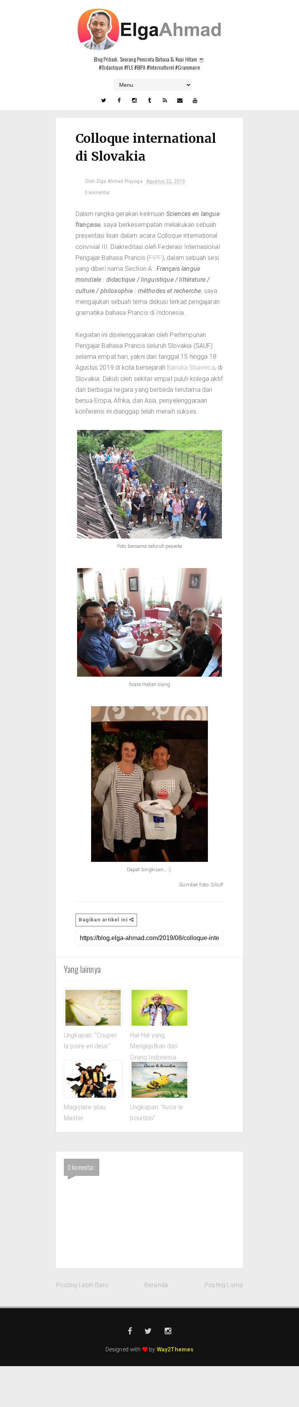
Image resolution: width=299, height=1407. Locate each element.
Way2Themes (175, 1349)
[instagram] (134, 100)
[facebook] (119, 100)
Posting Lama (223, 1285)
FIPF (155, 257)
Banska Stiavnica (191, 367)
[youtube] (195, 100)
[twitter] (103, 100)
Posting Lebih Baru (82, 1285)
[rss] (165, 100)
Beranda (156, 1285)
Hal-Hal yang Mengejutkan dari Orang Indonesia (154, 1046)
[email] (180, 100)
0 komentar (97, 192)
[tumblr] (149, 100)
